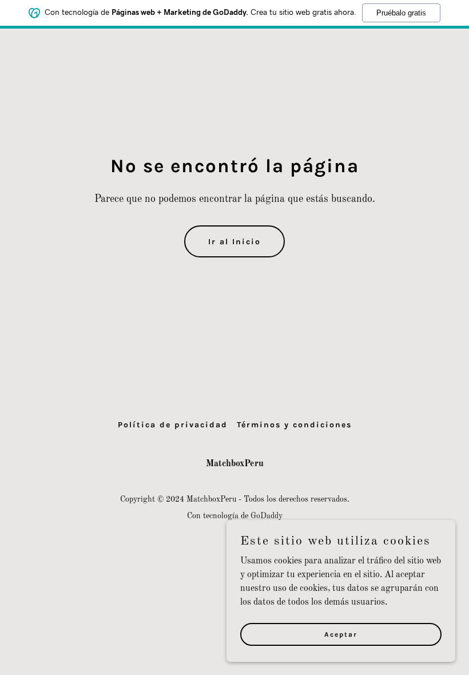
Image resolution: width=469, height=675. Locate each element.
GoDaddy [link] (267, 516)
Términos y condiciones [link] (294, 425)
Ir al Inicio (234, 242)
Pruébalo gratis (401, 13)
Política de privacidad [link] (173, 425)
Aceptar (340, 634)
